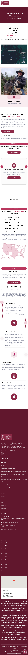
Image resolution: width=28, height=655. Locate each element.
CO (18, 223)
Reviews (3, 496)
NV (10, 226)
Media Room (4, 508)
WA (14, 229)
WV (6, 223)
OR (22, 226)
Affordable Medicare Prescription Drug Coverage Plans (13, 475)
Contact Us (3, 505)
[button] (26, 3)
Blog (2, 502)
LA (14, 220)
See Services (14, 152)
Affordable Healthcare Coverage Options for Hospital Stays (14, 480)
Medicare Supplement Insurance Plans (10, 484)
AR (22, 229)
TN (10, 220)
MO (6, 229)
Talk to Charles (6, 131)
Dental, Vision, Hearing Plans (8, 468)
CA (18, 220)
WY (18, 229)
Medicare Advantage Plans (7, 487)
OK (18, 226)
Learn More (14, 178)
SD (14, 223)
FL (21, 220)
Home (8, 18)
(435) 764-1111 (6, 135)
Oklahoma (19, 18)
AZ (6, 226)
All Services (3, 465)
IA (6, 232)
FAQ (2, 499)
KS (14, 226)
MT (10, 223)
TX (22, 223)
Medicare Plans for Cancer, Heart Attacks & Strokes (13, 471)
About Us (3, 493)
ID (10, 232)
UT (14, 232)
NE (10, 229)
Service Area (12, 18)
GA (6, 220)
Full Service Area (5, 537)
